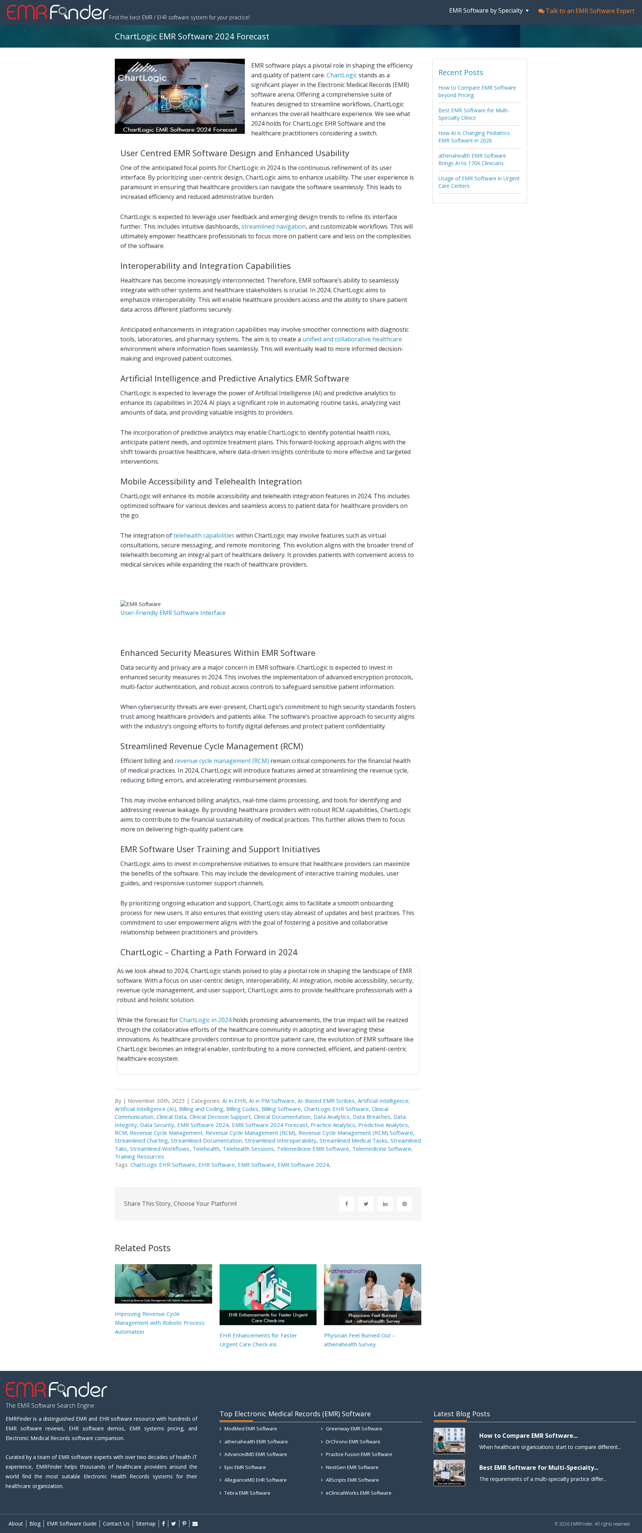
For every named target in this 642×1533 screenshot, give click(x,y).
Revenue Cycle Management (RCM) (250, 1132)
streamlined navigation (273, 226)
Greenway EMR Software (353, 1428)
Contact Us (116, 1523)
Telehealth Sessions (248, 1148)
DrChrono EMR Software (352, 1441)
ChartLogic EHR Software (336, 1108)
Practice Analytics (333, 1124)
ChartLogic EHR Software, (164, 1164)
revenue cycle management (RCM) (222, 761)
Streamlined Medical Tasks (354, 1140)
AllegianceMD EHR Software (255, 1479)
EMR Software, (258, 1164)
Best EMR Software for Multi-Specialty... (539, 1467)
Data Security (157, 1124)
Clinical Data (171, 1116)
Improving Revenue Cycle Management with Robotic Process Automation (160, 1322)
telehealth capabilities (204, 535)
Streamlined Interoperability (281, 1140)
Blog (34, 1523)
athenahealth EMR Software (255, 1441)
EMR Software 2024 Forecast (270, 1124)
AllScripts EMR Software (352, 1479)
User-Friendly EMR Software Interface (173, 613)
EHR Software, (218, 1164)
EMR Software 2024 (203, 1124)
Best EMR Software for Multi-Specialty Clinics (473, 114)
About (16, 1523)
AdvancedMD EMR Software (255, 1454)
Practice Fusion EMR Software (358, 1454)
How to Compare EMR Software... (528, 1435)
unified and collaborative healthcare (352, 339)
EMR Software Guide (72, 1523)
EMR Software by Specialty (486, 10)
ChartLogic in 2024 (205, 1020)
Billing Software (281, 1108)
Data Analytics (332, 1116)
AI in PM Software (272, 1100)
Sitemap (146, 1523)
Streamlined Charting (141, 1140)
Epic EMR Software (244, 1467)
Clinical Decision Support (220, 1116)
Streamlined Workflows (159, 1148)
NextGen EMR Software (352, 1467)
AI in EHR (234, 1100)
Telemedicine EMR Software (313, 1148)
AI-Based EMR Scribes (326, 1100)
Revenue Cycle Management (166, 1132)
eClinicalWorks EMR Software (358, 1492)
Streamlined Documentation (206, 1140)
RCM (121, 1132)
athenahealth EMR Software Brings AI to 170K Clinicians (472, 159)
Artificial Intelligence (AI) (145, 1108)
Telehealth (206, 1148)
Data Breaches (371, 1116)
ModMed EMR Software (250, 1428)
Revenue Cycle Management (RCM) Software (355, 1132)
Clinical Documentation (282, 1116)
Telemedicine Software (381, 1148)
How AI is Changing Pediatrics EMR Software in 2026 (474, 136)
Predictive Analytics (383, 1124)
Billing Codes (242, 1108)
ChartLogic (342, 75)
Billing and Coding (201, 1108)
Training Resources (139, 1156)
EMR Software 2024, (304, 1164)
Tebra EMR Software (246, 1492)
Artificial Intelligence (383, 1100)
